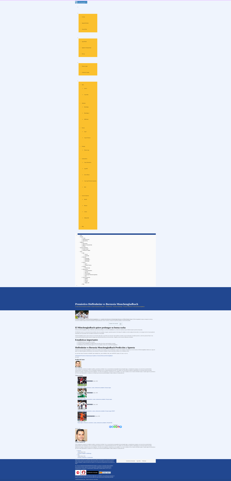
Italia (83, 84)
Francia (83, 127)
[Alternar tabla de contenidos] (120, 324)
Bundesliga (86, 106)
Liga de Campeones (83, 62)
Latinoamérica (84, 158)
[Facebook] (110, 427)
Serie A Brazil (86, 174)
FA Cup (83, 53)
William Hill (86, 217)
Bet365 (85, 199)
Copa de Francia (87, 137)
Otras (80, 80)
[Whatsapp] (114, 427)
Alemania (83, 103)
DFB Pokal (86, 119)
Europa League (85, 66)
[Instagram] (119, 427)
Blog (83, 226)
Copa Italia (86, 94)
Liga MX (86, 168)
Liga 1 (85, 131)
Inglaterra (81, 37)
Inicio (80, 6)
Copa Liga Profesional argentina (90, 180)
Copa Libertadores (87, 162)
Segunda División (85, 23)
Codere (85, 211)
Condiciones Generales (130, 460)
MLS (85, 187)
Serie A (85, 88)
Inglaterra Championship (86, 47)
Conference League (85, 72)
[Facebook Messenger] (121, 427)
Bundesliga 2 (86, 113)
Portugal (83, 146)
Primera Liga (86, 150)
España (80, 13)
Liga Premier (84, 41)
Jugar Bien (139, 460)
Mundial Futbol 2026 (91, 416)
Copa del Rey (84, 29)
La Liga (83, 16)
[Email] (117, 427)
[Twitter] (112, 427)
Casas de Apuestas (85, 195)
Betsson (85, 205)
